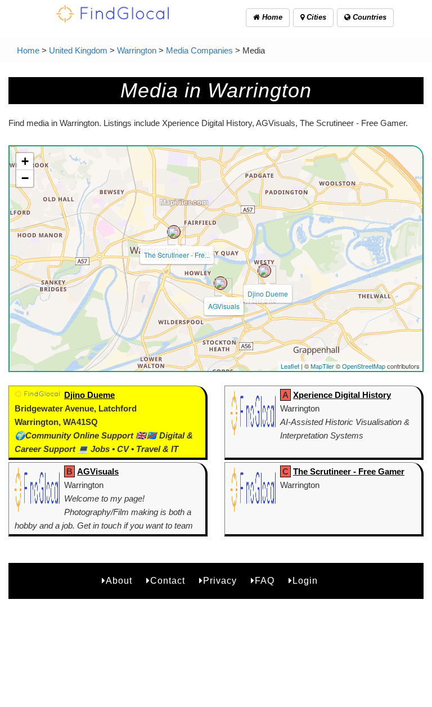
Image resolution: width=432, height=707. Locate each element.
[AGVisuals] (220, 283)
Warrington (136, 50)
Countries (368, 17)
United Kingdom (78, 50)
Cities (315, 17)
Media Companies (199, 50)
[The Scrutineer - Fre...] (174, 232)
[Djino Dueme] (264, 271)
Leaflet (290, 365)
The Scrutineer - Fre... (177, 254)
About (119, 580)
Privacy (220, 580)
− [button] (25, 178)
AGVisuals (224, 306)
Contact (167, 580)
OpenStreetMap (363, 365)
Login (305, 580)
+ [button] (25, 161)
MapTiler (322, 365)
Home (271, 17)
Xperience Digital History (342, 395)
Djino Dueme (268, 293)
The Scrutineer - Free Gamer (348, 471)
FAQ (264, 580)
